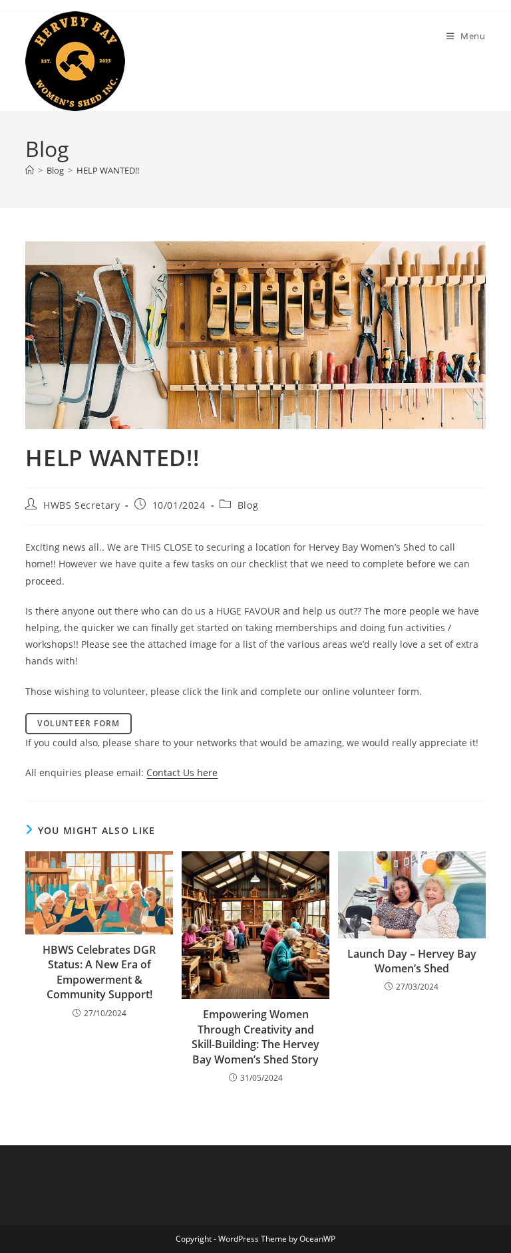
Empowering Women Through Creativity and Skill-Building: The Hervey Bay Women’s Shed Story (255, 1036)
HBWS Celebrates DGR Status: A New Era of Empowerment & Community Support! (99, 972)
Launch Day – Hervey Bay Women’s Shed (411, 961)
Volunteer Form (78, 723)
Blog (248, 505)
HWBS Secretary (81, 505)
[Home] (29, 170)
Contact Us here (182, 772)
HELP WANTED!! (108, 170)
